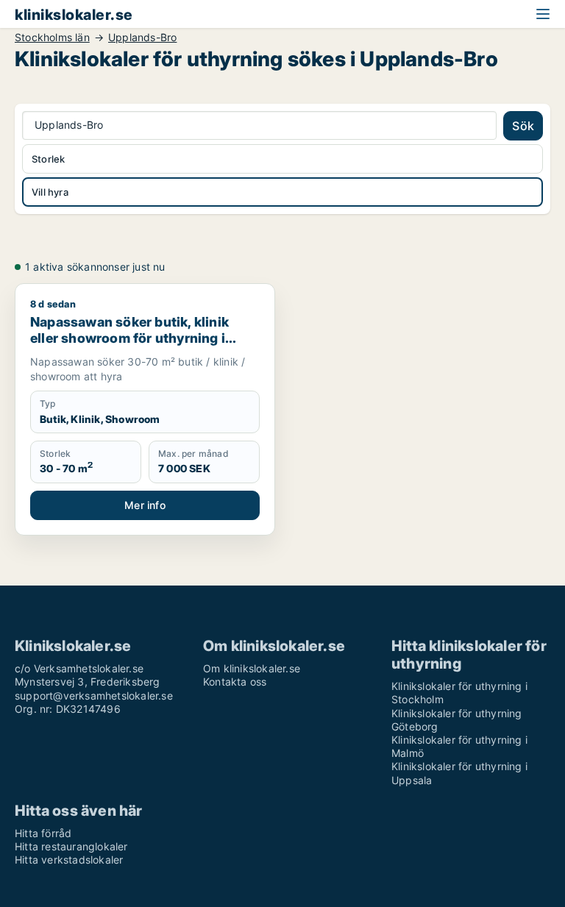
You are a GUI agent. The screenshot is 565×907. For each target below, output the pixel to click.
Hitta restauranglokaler (71, 846)
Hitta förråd (43, 833)
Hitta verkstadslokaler (69, 859)
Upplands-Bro (142, 37)
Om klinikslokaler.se (251, 668)
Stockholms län (52, 37)
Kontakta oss (234, 681)
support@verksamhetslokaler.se (94, 695)
